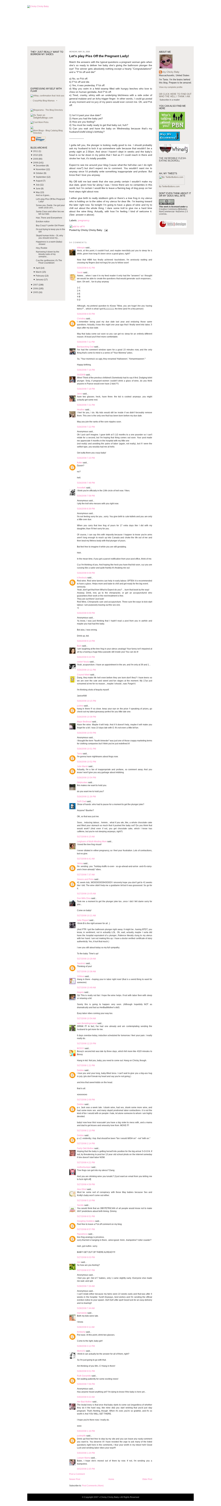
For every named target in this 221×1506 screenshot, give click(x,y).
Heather (81, 409)
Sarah (80, 272)
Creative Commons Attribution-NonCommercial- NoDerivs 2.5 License (173, 211)
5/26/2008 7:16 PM (86, 370)
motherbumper (84, 1167)
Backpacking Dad (85, 347)
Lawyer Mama (83, 1458)
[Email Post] (105, 230)
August (39, 181)
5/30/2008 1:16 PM (86, 1431)
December (41, 165)
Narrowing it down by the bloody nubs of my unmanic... (47, 254)
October (40, 173)
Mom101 (81, 1351)
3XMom (80, 976)
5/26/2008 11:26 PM (86, 796)
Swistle (80, 1205)
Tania (79, 753)
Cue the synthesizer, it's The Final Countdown (49, 261)
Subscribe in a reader (170, 100)
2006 (36, 288)
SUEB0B (81, 375)
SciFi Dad (81, 801)
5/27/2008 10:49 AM (86, 987)
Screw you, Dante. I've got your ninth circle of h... (50, 206)
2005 (36, 292)
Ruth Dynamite (84, 1376)
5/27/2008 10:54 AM (86, 1018)
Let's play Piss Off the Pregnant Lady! (99, 56)
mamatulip (82, 1313)
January (40, 279)
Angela (80, 992)
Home (111, 1479)
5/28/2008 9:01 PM (86, 1371)
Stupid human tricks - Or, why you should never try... (49, 236)
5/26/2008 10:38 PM (86, 717)
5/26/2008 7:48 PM (86, 483)
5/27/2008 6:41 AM (86, 859)
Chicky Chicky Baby (169, 72)
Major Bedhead (84, 721)
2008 (36, 162)
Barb (79, 646)
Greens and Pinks (85, 879)
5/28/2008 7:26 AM (86, 1286)
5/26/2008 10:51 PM (86, 749)
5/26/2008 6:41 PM (86, 268)
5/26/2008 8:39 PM (86, 509)
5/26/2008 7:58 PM (86, 496)
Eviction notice (43, 221)
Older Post (147, 1479)
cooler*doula (83, 662)
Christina (81, 318)
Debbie (80, 1070)
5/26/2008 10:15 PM (86, 701)
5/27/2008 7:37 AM (86, 874)
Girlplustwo (82, 782)
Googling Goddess (86, 1221)
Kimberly (81, 1332)
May (38, 192)
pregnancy (83, 220)
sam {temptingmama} (87, 1023)
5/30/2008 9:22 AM (86, 1397)
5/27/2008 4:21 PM (86, 1162)
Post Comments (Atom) (93, 1485)
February (40, 276)
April (38, 268)
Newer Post (74, 1479)
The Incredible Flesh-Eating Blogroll (172, 159)
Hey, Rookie (41, 248)
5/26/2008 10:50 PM (86, 733)
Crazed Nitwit (83, 674)
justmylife (81, 1436)
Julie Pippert (83, 920)
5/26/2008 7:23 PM (86, 458)
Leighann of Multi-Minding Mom (92, 841)
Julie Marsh (82, 766)
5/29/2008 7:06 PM (86, 1384)
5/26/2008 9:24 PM (86, 657)
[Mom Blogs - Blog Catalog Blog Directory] (48, 133)
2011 (36, 151)
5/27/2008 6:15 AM (86, 836)
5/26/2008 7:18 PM (86, 389)
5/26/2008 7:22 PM (86, 427)
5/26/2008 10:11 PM (86, 670)
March (39, 272)
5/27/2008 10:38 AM (86, 971)
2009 (36, 159)
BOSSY (80, 1048)
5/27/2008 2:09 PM (86, 1099)
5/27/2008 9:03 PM (86, 1257)
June (38, 188)
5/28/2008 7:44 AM (86, 1308)
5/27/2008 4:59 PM (86, 1184)
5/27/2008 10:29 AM (86, 959)
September (41, 177)
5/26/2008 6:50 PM (86, 314)
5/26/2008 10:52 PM (86, 762)
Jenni (79, 394)
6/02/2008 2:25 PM (86, 1469)
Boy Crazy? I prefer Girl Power (50, 225)
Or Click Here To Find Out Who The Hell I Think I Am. (175, 95)
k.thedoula (82, 577)
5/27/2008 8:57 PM (86, 1229)
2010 (36, 155)
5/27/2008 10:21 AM (86, 915)
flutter (79, 462)
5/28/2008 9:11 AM (85, 1327)
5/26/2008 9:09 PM (86, 613)
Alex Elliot (81, 1189)
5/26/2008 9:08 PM (86, 573)
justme (80, 706)
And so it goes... (43, 195)
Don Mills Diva (84, 898)
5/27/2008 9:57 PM (86, 1270)
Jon (78, 1262)
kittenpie (81, 247)
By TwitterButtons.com (169, 186)
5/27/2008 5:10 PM (86, 1200)
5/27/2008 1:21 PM (86, 1065)
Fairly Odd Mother (85, 1148)
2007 (36, 285)
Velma (80, 863)
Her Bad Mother (84, 1401)
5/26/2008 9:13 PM (86, 641)
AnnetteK (81, 487)
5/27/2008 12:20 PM (86, 1043)
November (41, 169)
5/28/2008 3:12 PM (86, 1346)
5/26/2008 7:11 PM (86, 342)
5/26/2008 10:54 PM (86, 777)
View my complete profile (170, 87)
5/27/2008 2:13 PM (86, 1130)
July (38, 185)
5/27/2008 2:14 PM (86, 1143)
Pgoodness (82, 1234)
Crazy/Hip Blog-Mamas (44, 100)
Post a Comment (77, 1474)
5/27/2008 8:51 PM (86, 1216)
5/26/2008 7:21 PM (86, 405)
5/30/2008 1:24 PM (86, 1453)
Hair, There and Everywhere (49, 218)
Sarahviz (81, 963)
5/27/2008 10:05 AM (86, 893)
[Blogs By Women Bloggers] (32, 128)
